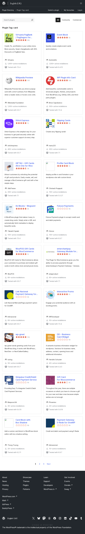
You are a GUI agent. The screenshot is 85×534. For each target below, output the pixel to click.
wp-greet (20, 334)
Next (48, 464)
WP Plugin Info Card (66, 77)
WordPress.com (9, 496)
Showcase (27, 477)
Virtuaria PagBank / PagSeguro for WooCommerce (24, 36)
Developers (48, 485)
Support (47, 481)
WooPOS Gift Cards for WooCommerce (25, 250)
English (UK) (12, 518)
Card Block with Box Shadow (23, 421)
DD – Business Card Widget (63, 335)
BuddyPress (8, 508)
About (4, 477)
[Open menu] (81, 3)
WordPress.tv (50, 489)
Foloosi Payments (65, 206)
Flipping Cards (63, 120)
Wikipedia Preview (24, 77)
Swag (67, 489)
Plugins (26, 485)
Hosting (5, 485)
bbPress (6, 504)
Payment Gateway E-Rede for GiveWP (66, 421)
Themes (26, 481)
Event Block (62, 35)
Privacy (5, 489)
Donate (68, 485)
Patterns (26, 489)
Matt (5, 500)
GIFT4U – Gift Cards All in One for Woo (25, 164)
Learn (46, 477)
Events (67, 481)
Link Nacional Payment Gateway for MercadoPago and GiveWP (26, 292)
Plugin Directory (8, 10)
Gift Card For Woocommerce (66, 378)
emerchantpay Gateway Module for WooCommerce (66, 250)
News (4, 481)
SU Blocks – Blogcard (25, 206)
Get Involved (69, 477)
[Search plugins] (32, 20)
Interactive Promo (65, 291)
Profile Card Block (65, 163)
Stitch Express (22, 120)
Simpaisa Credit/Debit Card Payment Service (26, 378)
